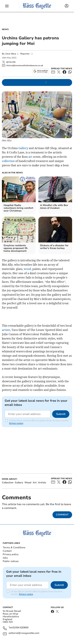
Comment (62, 514)
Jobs (5, 557)
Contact (7, 551)
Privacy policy (10, 554)
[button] (7, 6)
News (5, 29)
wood (27, 269)
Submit (60, 414)
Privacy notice (16, 423)
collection (8, 161)
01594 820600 (20, 627)
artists (6, 330)
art (30, 156)
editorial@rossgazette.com (24, 633)
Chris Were (10, 53)
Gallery (23, 148)
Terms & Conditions (14, 547)
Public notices (11, 561)
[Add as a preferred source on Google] (41, 71)
